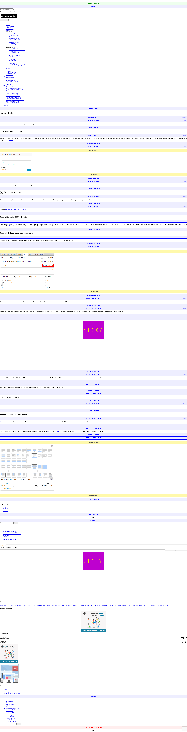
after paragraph (17, 605)
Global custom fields (10, 73)
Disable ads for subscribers (12, 93)
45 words (184, 418)
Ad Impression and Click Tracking (17, 64)
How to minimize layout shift (12, 101)
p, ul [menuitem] (11, 715)
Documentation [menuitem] (9, 703)
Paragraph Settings (13, 40)
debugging (80, 605)
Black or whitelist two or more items (14, 90)
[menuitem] (95, 724)
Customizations (9, 69)
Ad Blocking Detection (14, 67)
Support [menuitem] (7, 705)
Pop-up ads (50, 431)
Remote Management (11, 72)
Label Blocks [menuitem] (10, 711)
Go (175, 550)
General (11, 140)
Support (5, 689)
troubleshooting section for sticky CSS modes (15, 209)
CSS (71, 605)
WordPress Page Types (14, 42)
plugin (140, 605)
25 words (184, 384)
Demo (4, 76)
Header (55, 185)
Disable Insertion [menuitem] (11, 718)
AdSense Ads (12, 43)
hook (110, 605)
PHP (133, 605)
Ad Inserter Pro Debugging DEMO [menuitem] (12, 708)
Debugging (8, 71)
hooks (112, 605)
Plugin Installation (10, 26)
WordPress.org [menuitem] (9, 701)
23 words (184, 181)
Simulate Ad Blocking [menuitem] (12, 721)
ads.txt (10, 54)
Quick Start (8, 27)
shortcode (155, 605)
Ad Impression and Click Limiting (17, 65)
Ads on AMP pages (13, 51)
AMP (21, 605)
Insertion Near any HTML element (17, 50)
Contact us (5, 105)
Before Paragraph (10, 77)
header (107, 605)
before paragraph (37, 605)
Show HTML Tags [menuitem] (11, 716)
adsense (13, 605)
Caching (11, 56)
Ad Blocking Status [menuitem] (11, 719)
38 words (184, 196)
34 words (184, 428)
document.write (94, 605)
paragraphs (130, 605)
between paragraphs (44, 605)
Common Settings (10, 29)
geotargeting (104, 605)
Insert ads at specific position (12, 94)
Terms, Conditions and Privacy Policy (11, 693)
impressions (119, 605)
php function (136, 605)
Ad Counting (12, 59)
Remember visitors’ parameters (13, 96)
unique (160, 605)
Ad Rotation (11, 58)
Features (8, 25)
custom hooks (75, 605)
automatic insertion (30, 605)
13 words (184, 120)
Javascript (126, 605)
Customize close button (11, 92)
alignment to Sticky (102, 421)
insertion (122, 605)
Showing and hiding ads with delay (14, 98)
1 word (185, 146)
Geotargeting (12, 63)
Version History (6, 104)
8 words (184, 206)
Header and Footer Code (14, 39)
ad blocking (2, 605)
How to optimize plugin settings (13, 88)
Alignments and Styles (14, 38)
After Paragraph (9, 79)
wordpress (166, 605)
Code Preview (12, 34)
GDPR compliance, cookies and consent (15, 100)
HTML (115, 605)
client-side (59, 605)
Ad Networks (9, 68)
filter (98, 605)
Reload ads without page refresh (13, 97)
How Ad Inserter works (11, 86)
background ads (58, 431)
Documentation (6, 23)
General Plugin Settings (14, 46)
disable (89, 605)
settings (151, 605)
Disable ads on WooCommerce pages (14, 89)
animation (24, 605)
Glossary (8, 30)
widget (163, 605)
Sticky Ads (11, 61)
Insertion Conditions (13, 44)
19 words (184, 403)
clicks (56, 605)
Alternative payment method (12, 102)
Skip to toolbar (3, 699)
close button (63, 605)
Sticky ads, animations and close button (12, 507)
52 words (184, 308)
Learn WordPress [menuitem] (10, 704)
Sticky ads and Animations (12, 81)
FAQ (4, 85)
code (66, 605)
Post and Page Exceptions (15, 55)
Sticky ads (2, 421)
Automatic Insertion (13, 35)
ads (10, 605)
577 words (184, 117)
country (69, 605)
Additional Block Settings (15, 48)
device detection (85, 605)
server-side (147, 605)
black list (49, 605)
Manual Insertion (7, 508)
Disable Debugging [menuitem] (11, 709)
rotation (143, 605)
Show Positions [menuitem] (10, 712)
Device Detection (13, 60)
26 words (184, 298)
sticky (158, 605)
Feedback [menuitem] (8, 706)
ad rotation (7, 605)
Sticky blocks (9, 82)
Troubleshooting (9, 75)
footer (100, 605)
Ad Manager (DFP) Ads (14, 52)
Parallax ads (8, 84)
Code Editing (12, 33)
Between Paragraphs (10, 80)
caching (53, 605)
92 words (184, 135)
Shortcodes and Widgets (14, 36)
